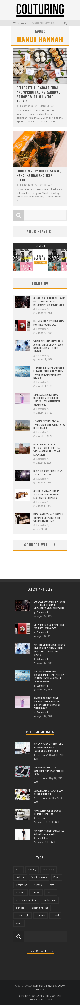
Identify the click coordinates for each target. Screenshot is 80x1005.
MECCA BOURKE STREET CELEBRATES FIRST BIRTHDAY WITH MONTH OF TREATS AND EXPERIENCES (46, 449)
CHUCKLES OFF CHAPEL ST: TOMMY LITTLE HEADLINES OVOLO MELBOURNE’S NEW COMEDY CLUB (49, 301)
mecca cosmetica (26, 900)
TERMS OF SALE (54, 996)
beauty (32, 869)
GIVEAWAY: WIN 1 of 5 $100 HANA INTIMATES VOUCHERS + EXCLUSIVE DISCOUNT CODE (48, 747)
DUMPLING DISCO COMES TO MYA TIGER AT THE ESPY (48, 473)
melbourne (49, 900)
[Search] (66, 23)
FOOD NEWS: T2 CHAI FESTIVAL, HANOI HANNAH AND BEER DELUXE (39, 175)
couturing (48, 869)
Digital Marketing (45, 985)
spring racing (40, 907)
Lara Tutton (42, 838)
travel (55, 915)
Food (56, 877)
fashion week (39, 877)
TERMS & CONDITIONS (40, 999)
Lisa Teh (41, 754)
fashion (20, 877)
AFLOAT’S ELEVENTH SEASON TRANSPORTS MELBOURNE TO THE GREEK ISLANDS (49, 424)
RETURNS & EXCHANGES (31, 996)
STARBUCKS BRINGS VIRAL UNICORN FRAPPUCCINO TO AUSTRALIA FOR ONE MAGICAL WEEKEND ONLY (46, 399)
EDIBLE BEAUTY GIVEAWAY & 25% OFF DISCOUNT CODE (48, 792)
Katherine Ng (26, 105)
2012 (19, 869)
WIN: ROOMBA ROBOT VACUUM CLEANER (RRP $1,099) (47, 812)
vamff (19, 923)
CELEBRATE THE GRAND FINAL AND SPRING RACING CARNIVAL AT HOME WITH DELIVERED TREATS (38, 94)
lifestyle (38, 885)
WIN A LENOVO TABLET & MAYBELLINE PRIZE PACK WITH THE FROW (49, 771)
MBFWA (36, 892)
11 (37, 758)
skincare (21, 907)
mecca (51, 892)
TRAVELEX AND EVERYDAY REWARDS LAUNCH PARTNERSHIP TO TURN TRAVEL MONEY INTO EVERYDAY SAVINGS (49, 373)
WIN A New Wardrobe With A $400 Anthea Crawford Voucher (49, 832)
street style (22, 915)
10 (58, 822)
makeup (20, 892)
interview (21, 885)
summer (41, 915)
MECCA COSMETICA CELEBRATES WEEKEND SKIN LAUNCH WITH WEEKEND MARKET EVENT (48, 518)
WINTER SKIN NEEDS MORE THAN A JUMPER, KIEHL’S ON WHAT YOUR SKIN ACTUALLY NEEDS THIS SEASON (49, 346)
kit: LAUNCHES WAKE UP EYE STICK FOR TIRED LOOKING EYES (48, 323)
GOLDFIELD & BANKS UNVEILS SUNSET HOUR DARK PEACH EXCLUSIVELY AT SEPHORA (46, 494)
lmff (51, 885)
